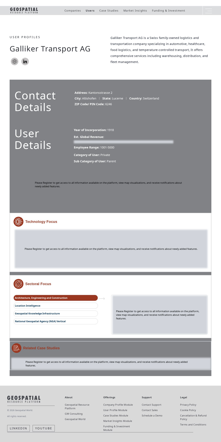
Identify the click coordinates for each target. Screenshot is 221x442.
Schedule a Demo (152, 415)
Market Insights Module (117, 421)
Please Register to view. (88, 141)
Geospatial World (75, 419)
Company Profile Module (118, 404)
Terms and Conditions (193, 424)
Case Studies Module (115, 415)
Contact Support (151, 404)
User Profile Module (115, 410)
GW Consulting (74, 413)
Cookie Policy (188, 410)
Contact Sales (150, 410)
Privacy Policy (188, 404)
